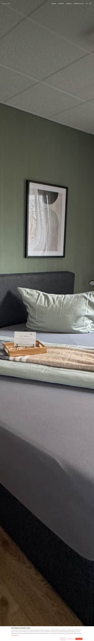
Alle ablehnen (71, 638)
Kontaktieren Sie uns (78, 3)
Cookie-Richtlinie (14, 635)
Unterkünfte (61, 3)
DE (86, 3)
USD (90, 3)
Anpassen (63, 638)
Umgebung (68, 3)
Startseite (53, 3)
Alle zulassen (79, 638)
